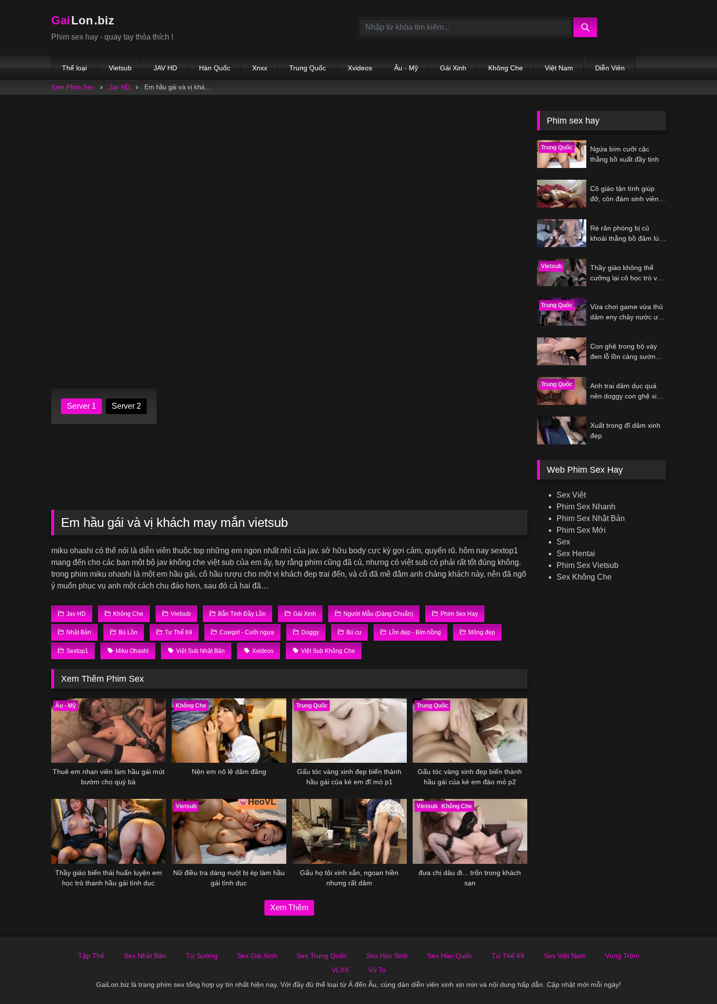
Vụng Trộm (622, 956)
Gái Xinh (453, 68)
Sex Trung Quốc (322, 956)
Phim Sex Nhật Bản (591, 518)
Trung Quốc (307, 68)
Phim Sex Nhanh (586, 506)
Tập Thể (91, 956)
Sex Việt (571, 495)
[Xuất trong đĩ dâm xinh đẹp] (561, 430)
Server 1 (81, 406)
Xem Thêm (289, 907)
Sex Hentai (576, 553)
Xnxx (259, 68)
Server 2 (126, 406)
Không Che (505, 68)
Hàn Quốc (214, 68)
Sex (563, 542)
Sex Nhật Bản (145, 956)
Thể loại (74, 68)
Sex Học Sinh (387, 956)
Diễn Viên (610, 68)
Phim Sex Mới (581, 530)
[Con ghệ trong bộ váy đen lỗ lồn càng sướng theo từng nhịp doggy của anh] (561, 351)
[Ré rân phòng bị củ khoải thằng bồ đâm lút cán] (561, 233)
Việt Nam (559, 68)
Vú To (377, 970)
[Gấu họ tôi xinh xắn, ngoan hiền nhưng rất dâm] (349, 831)
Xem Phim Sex (72, 87)
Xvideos (360, 68)
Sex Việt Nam (565, 956)
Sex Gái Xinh (257, 956)
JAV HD (165, 68)
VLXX (340, 970)
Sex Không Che (584, 577)
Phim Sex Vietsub (587, 565)
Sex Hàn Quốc (449, 956)
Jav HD (119, 87)
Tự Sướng (202, 956)
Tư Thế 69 (508, 956)
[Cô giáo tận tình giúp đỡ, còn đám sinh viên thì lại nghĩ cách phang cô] (561, 194)
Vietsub (120, 68)
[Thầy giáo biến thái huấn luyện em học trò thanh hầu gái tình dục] (108, 831)
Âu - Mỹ (406, 68)
